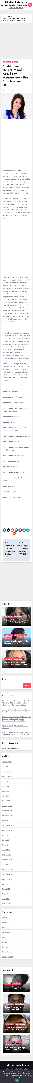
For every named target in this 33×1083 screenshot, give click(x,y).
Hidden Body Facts (16, 2)
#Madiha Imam (9, 90)
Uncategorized (7, 957)
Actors (4, 918)
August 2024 (7, 830)
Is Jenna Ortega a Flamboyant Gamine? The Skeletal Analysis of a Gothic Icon (16, 622)
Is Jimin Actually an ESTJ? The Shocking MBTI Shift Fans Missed (16, 643)
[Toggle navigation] (2, 5)
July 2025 (5, 781)
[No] (31, 1076)
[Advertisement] (16, 41)
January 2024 (7, 864)
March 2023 (6, 904)
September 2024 (8, 825)
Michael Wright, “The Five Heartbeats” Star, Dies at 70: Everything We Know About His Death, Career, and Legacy (15, 703)
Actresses (6, 62)
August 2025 (7, 776)
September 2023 (8, 874)
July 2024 (6, 835)
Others (23, 635)
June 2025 (6, 786)
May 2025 (5, 791)
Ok (17, 1080)
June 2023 (6, 889)
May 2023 (5, 894)
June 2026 (6, 771)
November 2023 (7, 869)
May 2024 (5, 845)
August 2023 (7, 879)
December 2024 (8, 811)
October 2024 (7, 820)
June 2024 (6, 840)
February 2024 (7, 860)
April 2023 (6, 899)
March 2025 (6, 801)
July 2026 (6, 767)
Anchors (5, 927)
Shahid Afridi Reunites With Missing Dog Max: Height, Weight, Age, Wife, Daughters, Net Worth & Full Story (16, 719)
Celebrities (18, 617)
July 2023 (5, 884)
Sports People (7, 952)
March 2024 (6, 855)
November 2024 (8, 816)
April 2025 (6, 796)
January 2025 (7, 806)
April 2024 (6, 850)
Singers (7, 638)
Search (5, 679)
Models (15, 62)
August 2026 (7, 762)
